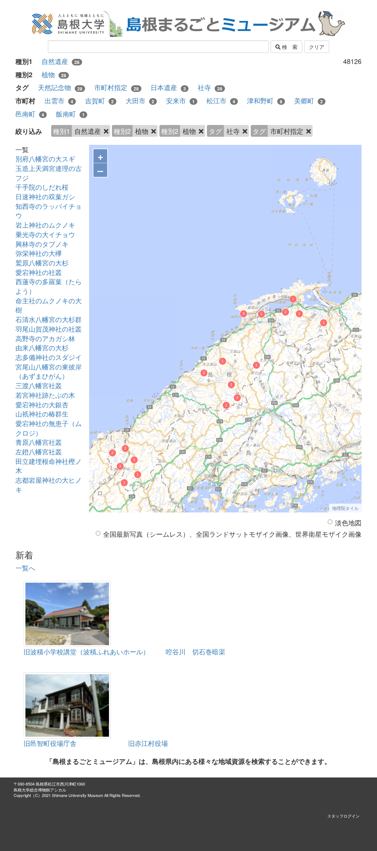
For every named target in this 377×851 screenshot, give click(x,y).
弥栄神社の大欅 (38, 253)
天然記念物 (60, 87)
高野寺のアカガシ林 (45, 338)
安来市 (180, 100)
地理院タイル (345, 508)
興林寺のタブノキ (41, 243)
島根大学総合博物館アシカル (40, 790)
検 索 (289, 46)
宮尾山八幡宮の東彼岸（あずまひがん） (48, 371)
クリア (316, 46)
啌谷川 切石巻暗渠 (195, 651)
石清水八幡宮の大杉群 (48, 319)
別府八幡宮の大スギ (45, 158)
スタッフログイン (343, 816)
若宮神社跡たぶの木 (45, 395)
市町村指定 (116, 87)
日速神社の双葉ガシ (45, 196)
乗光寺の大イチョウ (45, 234)
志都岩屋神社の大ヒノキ (48, 484)
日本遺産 (168, 87)
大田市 (140, 100)
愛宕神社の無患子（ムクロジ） (48, 427)
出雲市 (59, 100)
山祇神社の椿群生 (41, 413)
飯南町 (70, 113)
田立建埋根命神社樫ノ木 (48, 465)
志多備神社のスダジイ (48, 357)
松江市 (221, 100)
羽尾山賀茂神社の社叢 (48, 328)
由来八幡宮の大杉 (41, 347)
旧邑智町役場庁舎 (50, 743)
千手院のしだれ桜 (41, 187)
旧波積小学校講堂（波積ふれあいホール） (86, 651)
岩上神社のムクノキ (45, 224)
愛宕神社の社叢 (38, 272)
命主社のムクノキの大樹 (48, 305)
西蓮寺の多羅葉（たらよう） (48, 286)
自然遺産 (61, 61)
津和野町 (264, 100)
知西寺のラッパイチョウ (48, 210)
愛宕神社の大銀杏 (41, 404)
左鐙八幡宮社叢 (38, 451)
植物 (54, 74)
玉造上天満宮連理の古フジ (48, 172)
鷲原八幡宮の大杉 (41, 262)
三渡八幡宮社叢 (38, 385)
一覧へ (25, 567)
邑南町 (29, 113)
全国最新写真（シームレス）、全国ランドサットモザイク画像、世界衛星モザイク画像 (232, 534)
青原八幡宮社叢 (38, 442)
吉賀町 (99, 100)
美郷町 (308, 100)
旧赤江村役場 (148, 743)
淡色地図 (348, 522)
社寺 (210, 87)
